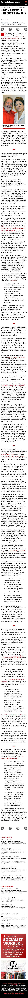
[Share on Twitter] (2, 30)
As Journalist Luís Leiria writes (12, 757)
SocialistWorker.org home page (14, 993)
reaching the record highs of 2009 (12, 453)
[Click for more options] (25, 30)
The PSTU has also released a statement (13, 715)
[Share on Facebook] (10, 30)
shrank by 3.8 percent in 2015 (15, 456)
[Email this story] (17, 30)
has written (13, 281)
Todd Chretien (20, 7)
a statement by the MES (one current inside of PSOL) (12, 657)
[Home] (11, 2)
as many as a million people (16, 357)
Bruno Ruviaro (6, 7)
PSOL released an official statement (12, 680)
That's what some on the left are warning (12, 37)
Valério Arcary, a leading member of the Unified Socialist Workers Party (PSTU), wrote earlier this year (13, 228)
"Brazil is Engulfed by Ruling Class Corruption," (13, 385)
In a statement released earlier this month (13, 551)
